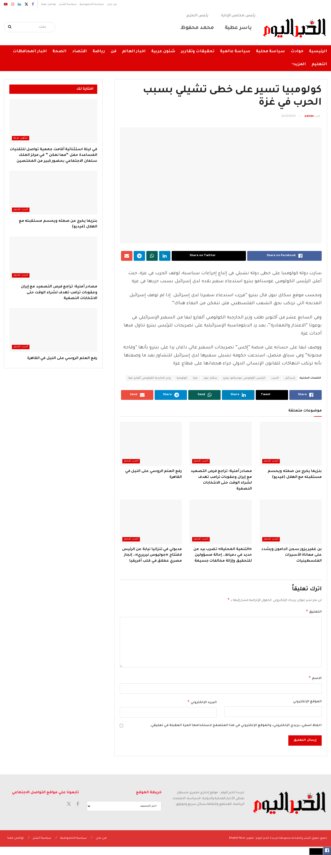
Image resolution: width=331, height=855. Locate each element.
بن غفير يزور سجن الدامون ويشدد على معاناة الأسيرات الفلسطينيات (291, 555)
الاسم (315, 677)
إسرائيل (290, 378)
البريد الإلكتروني (202, 701)
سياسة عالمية (235, 51)
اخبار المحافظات (30, 51)
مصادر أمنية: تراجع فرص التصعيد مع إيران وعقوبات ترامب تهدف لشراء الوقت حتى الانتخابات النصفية (59, 293)
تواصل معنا (48, 4)
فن (113, 51)
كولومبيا (182, 378)
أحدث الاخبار (271, 461)
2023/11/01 (288, 116)
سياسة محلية (270, 51)
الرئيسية (318, 51)
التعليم (319, 64)
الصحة (59, 51)
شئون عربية (163, 51)
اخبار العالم (134, 51)
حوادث (297, 51)
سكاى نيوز (210, 378)
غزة (195, 378)
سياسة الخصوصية (92, 4)
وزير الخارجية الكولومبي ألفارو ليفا (149, 378)
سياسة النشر (68, 4)
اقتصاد (79, 51)
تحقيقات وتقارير (197, 51)
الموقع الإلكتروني (307, 702)
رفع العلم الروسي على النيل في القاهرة (62, 358)
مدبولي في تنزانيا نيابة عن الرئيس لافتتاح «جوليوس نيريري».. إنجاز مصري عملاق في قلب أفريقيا (152, 555)
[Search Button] (10, 27)
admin (309, 116)
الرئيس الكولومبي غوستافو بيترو (244, 378)
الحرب (275, 378)
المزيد (300, 64)
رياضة (99, 51)
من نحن (112, 4)
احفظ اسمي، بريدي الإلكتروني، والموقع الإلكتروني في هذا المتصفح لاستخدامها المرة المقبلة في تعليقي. (236, 725)
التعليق (314, 611)
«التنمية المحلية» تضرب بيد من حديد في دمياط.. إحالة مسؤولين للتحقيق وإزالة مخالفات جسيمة (222, 555)
